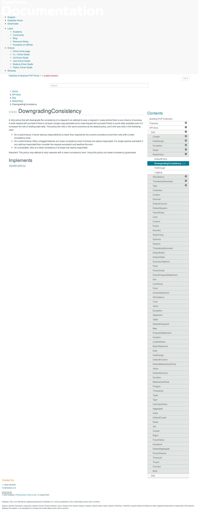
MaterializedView (161, 381)
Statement (157, 315)
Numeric (157, 230)
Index (155, 413)
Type (155, 185)
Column (156, 221)
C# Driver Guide (20, 57)
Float (155, 266)
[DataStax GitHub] (11, 492)
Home (15, 91)
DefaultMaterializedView (164, 364)
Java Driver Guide (21, 60)
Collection (157, 190)
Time (155, 301)
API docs (16, 94)
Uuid (155, 216)
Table (155, 319)
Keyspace (157, 444)
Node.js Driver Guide (23, 64)
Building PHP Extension (161, 118)
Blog (15, 38)
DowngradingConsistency (170, 163)
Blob (155, 471)
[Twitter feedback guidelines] (8, 492)
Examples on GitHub (23, 44)
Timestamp (158, 390)
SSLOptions (158, 176)
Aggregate (158, 408)
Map (155, 328)
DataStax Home (15, 20)
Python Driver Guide (22, 67)
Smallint (157, 337)
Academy (17, 31)
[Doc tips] (6, 492)
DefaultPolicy (160, 158)
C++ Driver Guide (21, 54)
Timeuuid (157, 457)
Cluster (156, 136)
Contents (155, 113)
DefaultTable (159, 257)
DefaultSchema (160, 372)
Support (11, 17)
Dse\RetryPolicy (17, 166)
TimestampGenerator (163, 181)
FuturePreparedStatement (165, 274)
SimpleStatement (161, 292)
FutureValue (158, 439)
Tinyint (156, 462)
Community (18, 34)
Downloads (13, 23)
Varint (155, 306)
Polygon (157, 386)
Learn (10, 28)
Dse (14, 97)
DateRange (158, 141)
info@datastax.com (9, 488)
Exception (157, 145)
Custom (156, 194)
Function (157, 466)
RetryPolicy (17, 100)
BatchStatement (160, 346)
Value (155, 368)
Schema (157, 239)
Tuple (155, 395)
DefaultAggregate (161, 448)
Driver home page (21, 51)
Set (154, 426)
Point (155, 288)
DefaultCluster (159, 417)
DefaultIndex (159, 252)
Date (155, 350)
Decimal (157, 199)
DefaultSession (160, 208)
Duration (157, 377)
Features (154, 123)
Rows (155, 421)
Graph (156, 150)
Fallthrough (159, 167)
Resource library (21, 41)
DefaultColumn (160, 203)
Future (156, 225)
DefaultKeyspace (161, 323)
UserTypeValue (160, 404)
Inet (154, 279)
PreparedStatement (162, 332)
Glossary (12, 70)
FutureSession (160, 453)
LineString (158, 283)
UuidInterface (159, 341)
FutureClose (158, 270)
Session (157, 243)
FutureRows (158, 212)
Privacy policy (21, 495)
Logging (158, 172)
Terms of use (31, 495)
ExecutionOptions (161, 261)
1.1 (185, 78)
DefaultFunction (160, 359)
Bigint (155, 435)
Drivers (11, 47)
